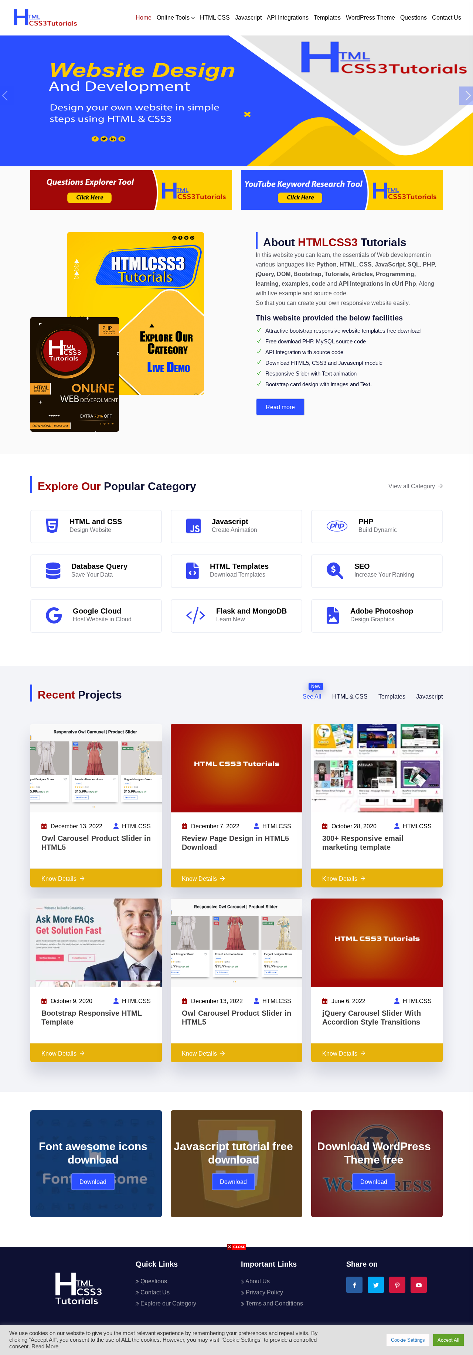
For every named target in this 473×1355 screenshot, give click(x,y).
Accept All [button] (448, 1340)
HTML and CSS (95, 521)
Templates (327, 17)
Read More (280, 407)
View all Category (411, 486)
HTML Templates (239, 566)
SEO (362, 566)
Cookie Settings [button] (408, 1340)
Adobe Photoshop (381, 611)
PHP (365, 521)
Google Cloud (97, 611)
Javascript (248, 17)
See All (312, 696)
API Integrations (288, 17)
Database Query (99, 566)
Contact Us (446, 17)
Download (92, 1182)
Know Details (58, 879)
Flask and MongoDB (251, 611)
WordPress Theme (370, 17)
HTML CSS (215, 17)
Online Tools (173, 17)
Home (144, 17)
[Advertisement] (236, 1303)
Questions (413, 17)
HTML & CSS (350, 696)
